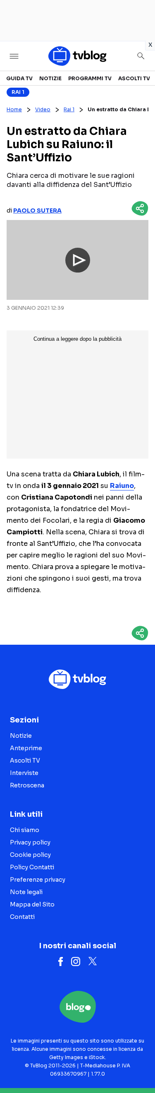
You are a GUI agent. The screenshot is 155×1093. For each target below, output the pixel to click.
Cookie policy (30, 855)
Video (42, 109)
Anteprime (26, 748)
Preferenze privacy (37, 879)
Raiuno (122, 485)
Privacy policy (30, 842)
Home (14, 109)
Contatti (22, 917)
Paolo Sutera (37, 210)
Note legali (26, 892)
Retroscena (27, 785)
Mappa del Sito (32, 904)
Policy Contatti (32, 867)
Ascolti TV (134, 78)
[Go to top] (138, 1065)
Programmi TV (90, 78)
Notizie (50, 78)
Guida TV (19, 78)
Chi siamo (24, 830)
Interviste (24, 773)
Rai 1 (18, 92)
